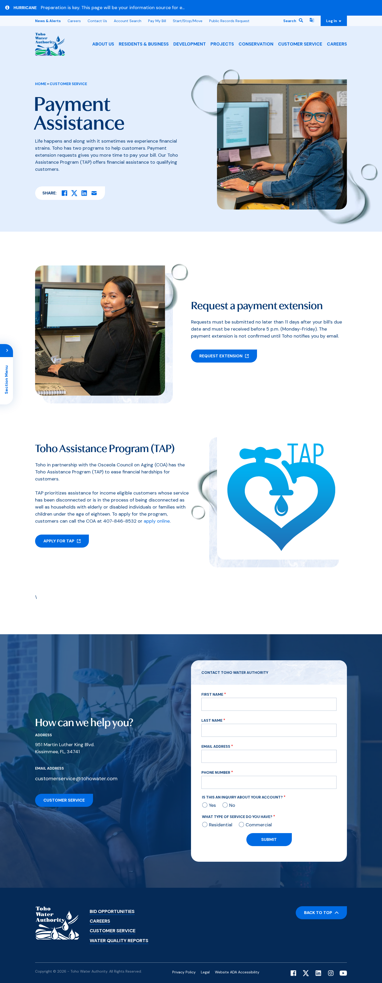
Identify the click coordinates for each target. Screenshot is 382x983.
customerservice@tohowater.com (76, 778)
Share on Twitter (74, 193)
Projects (222, 44)
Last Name (211, 720)
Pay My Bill (157, 20)
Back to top (318, 912)
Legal (205, 972)
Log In (336, 20)
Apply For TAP (58, 541)
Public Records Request (229, 20)
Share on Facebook (64, 193)
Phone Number (215, 772)
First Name (212, 694)
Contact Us (97, 20)
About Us (103, 44)
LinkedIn (318, 973)
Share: (49, 193)
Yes (212, 805)
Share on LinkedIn (84, 193)
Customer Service (300, 44)
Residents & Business (144, 44)
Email (94, 193)
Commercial (259, 825)
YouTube (343, 973)
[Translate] (312, 21)
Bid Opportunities (112, 911)
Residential (220, 825)
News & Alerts (48, 20)
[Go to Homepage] (50, 44)
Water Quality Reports (119, 940)
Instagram (330, 973)
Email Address (215, 746)
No (232, 805)
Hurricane (25, 8)
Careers (337, 44)
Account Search (127, 20)
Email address (49, 768)
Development (189, 44)
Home (40, 83)
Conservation (256, 44)
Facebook (293, 973)
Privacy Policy (184, 972)
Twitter (305, 973)
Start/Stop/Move (187, 20)
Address (43, 735)
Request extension (220, 356)
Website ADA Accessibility (237, 972)
